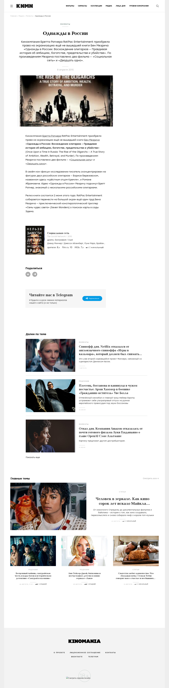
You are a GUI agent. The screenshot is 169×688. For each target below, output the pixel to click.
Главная (13, 16)
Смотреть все (150, 478)
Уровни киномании (139, 6)
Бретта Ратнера (51, 136)
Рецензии (84, 381)
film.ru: (67, 247)
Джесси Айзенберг (73, 243)
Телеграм (93, 657)
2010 (70, 236)
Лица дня (120, 6)
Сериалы (82, 6)
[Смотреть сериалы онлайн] (84, 679)
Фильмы (70, 6)
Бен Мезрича (92, 140)
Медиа (109, 6)
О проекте (59, 653)
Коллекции (96, 6)
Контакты (110, 653)
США (70, 240)
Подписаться (94, 298)
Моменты (29, 16)
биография (60, 240)
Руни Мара (89, 243)
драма (50, 240)
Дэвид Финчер (54, 243)
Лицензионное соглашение (85, 653)
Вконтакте (77, 657)
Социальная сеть (81, 159)
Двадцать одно (36, 163)
